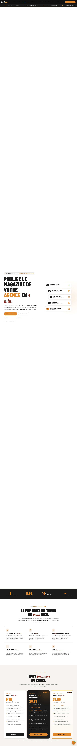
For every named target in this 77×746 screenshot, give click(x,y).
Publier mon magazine (70, 2)
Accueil (14, 2)
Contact (58, 2)
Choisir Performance (38, 734)
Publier (18, 2)
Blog (49, 2)
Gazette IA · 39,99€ (25, 2)
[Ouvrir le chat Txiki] (74, 743)
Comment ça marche (23, 313)
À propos (53, 2)
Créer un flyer (34, 2)
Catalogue (44, 2)
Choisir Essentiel (15, 734)
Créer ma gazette (62, 734)
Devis (40, 2)
